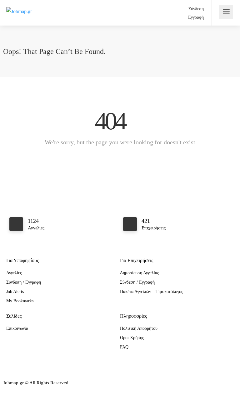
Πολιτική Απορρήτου (139, 328)
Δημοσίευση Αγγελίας (139, 273)
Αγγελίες (14, 273)
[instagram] (20, 391)
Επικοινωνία (17, 328)
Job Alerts (15, 291)
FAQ (124, 347)
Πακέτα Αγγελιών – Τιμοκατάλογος (151, 291)
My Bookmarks (19, 301)
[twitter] (30, 391)
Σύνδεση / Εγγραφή (23, 282)
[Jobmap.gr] (19, 4)
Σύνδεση (195, 9)
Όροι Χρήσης (132, 337)
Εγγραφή (195, 17)
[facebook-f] (9, 391)
